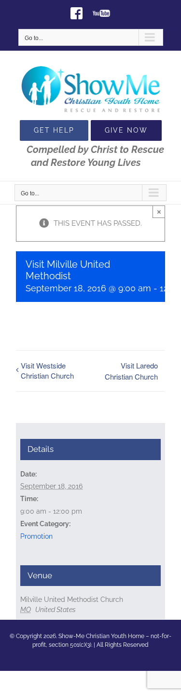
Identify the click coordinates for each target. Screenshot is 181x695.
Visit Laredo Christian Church (131, 371)
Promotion (36, 536)
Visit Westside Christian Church (47, 370)
